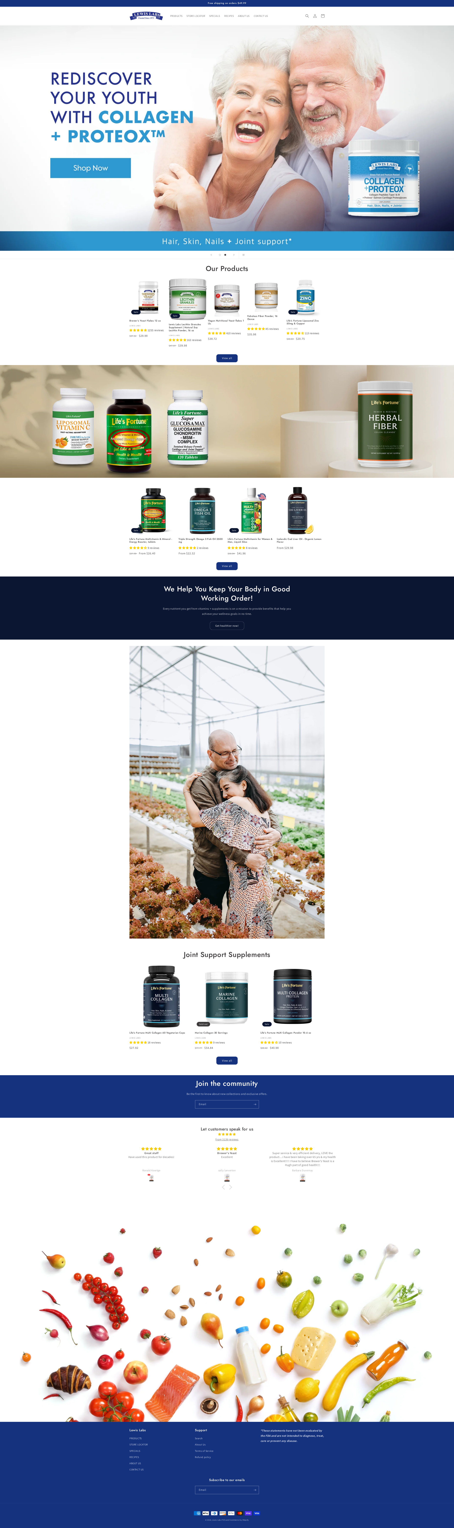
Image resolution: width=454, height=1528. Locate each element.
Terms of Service (204, 1451)
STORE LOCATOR (138, 1444)
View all (227, 358)
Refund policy (203, 1457)
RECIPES (134, 1457)
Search (199, 1438)
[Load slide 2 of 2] (225, 255)
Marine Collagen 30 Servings (211, 1032)
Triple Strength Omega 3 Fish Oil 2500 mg (201, 541)
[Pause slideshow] (243, 255)
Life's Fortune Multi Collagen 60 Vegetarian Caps (157, 1032)
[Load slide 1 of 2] (220, 255)
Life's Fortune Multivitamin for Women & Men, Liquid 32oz (250, 541)
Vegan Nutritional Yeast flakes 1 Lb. (226, 322)
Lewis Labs (216, 1520)
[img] (227, 1134)
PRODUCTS (135, 1438)
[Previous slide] (211, 255)
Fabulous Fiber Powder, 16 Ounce (262, 318)
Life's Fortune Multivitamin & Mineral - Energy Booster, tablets (150, 541)
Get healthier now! (227, 625)
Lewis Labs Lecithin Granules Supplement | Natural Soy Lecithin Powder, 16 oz (185, 327)
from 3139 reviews (226, 1139)
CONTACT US (136, 1469)
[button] (307, 16)
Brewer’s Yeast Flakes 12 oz (145, 320)
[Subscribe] (255, 1104)
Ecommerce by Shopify (239, 1520)
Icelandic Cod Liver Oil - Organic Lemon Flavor (299, 541)
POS (223, 1520)
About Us (200, 1444)
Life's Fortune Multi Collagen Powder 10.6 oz (286, 1032)
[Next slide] (234, 255)
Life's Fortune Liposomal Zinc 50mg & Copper (303, 322)
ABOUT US (135, 1463)
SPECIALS (134, 1451)
